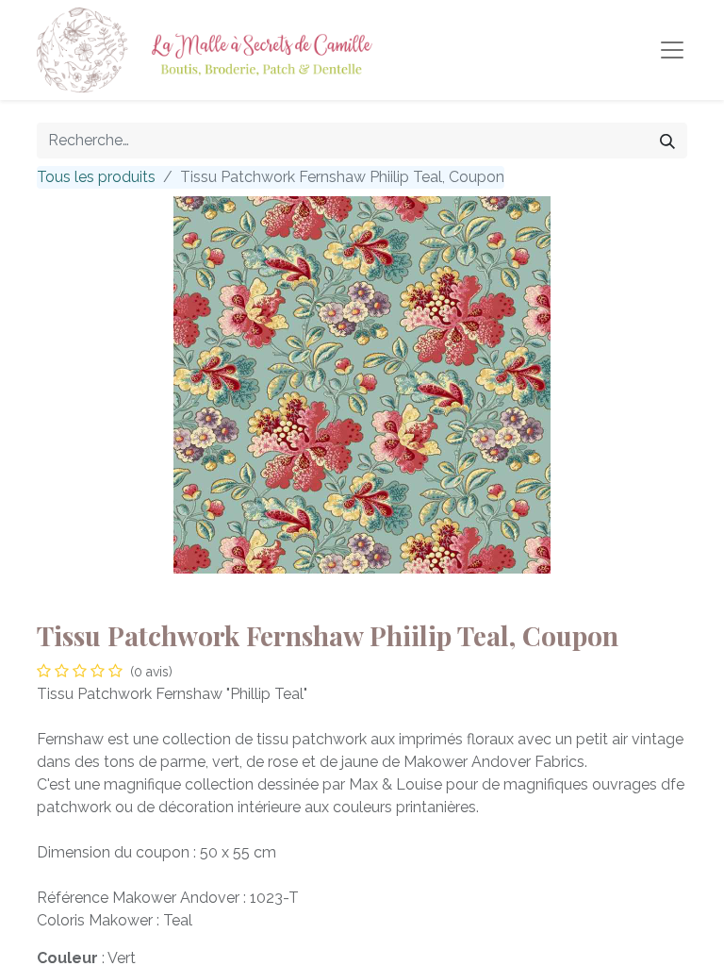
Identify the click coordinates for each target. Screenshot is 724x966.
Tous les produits (96, 177)
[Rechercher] (667, 140)
